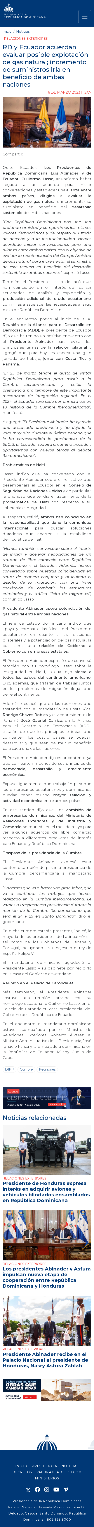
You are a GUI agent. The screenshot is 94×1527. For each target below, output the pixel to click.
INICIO (21, 1466)
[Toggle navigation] (84, 16)
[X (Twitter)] (28, 1489)
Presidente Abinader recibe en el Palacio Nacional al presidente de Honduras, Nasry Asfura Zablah (45, 1359)
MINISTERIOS (47, 1478)
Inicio (7, 31)
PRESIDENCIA (44, 1466)
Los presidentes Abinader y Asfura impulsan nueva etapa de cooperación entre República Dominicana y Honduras (47, 1277)
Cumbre (26, 1069)
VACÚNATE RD (49, 1472)
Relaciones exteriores (26, 39)
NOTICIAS (70, 1466)
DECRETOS (22, 1472)
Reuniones (47, 1069)
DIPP (9, 1069)
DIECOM (74, 1472)
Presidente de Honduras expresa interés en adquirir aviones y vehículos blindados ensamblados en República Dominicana (46, 1191)
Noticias (23, 31)
